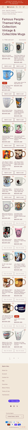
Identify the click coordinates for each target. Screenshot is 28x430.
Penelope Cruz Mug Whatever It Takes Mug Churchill (20, 343)
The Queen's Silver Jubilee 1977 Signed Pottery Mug (7, 190)
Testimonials (5, 394)
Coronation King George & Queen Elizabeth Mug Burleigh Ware (20, 215)
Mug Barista (16, 427)
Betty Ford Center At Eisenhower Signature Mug (7, 215)
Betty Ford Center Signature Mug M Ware (7, 56)
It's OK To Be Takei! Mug (7, 264)
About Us (4, 370)
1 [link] (9, 358)
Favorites (5, 384)
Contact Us (5, 377)
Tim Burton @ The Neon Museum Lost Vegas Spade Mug (19, 190)
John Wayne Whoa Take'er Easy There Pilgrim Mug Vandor (19, 163)
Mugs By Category (11, 10)
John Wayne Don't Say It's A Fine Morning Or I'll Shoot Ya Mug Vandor (7, 317)
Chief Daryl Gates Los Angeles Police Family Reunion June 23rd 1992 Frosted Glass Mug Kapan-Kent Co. (19, 58)
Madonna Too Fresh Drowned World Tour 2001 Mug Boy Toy (7, 343)
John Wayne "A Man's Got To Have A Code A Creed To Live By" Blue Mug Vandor (20, 265)
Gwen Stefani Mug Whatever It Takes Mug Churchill (20, 240)
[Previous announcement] (2, 2)
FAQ (3, 381)
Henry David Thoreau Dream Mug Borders (7, 111)
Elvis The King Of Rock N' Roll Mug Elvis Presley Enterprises (7, 87)
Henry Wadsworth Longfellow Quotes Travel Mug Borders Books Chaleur (19, 112)
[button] (3, 7)
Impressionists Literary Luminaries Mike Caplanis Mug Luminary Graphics (8, 137)
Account (4, 374)
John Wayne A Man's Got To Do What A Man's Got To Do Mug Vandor (7, 291)
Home (3, 10)
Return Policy (6, 387)
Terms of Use (6, 391)
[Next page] (18, 358)
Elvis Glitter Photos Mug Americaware (7, 240)
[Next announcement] (25, 2)
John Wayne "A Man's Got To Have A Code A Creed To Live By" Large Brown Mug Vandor (7, 164)
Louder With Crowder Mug (19, 319)
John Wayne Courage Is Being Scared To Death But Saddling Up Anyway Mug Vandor (19, 291)
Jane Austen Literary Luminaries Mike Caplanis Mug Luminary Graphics (20, 137)
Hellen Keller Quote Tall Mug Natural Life (20, 83)
